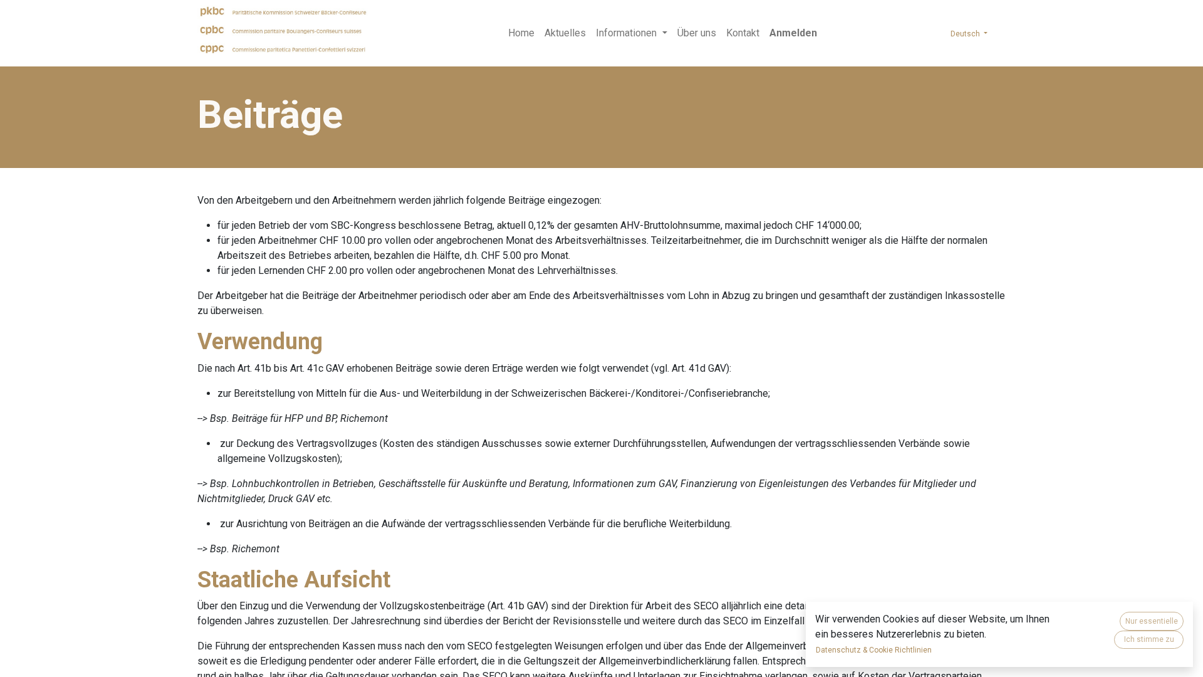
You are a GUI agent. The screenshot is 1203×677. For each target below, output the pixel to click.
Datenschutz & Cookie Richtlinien (874, 650)
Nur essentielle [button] (1151, 621)
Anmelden (793, 33)
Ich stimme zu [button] (1149, 639)
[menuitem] (521, 33)
